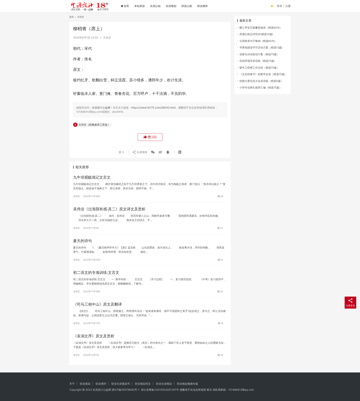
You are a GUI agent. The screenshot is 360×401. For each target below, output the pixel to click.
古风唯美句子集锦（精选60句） (258, 40)
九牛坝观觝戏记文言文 (92, 177)
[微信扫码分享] (152, 152)
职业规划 (85, 383)
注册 (288, 6)
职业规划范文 (143, 383)
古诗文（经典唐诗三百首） (94, 124)
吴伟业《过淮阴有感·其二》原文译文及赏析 (109, 209)
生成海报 (141, 152)
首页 (126, 6)
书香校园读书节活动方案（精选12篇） (261, 47)
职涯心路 (187, 6)
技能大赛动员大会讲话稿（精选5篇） (261, 80)
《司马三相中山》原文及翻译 (97, 304)
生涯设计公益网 (101, 107)
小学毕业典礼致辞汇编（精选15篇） (260, 87)
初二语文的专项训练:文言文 (96, 272)
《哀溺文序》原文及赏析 (93, 336)
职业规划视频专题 (187, 383)
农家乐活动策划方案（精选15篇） (259, 54)
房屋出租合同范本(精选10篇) (256, 34)
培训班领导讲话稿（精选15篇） (258, 60)
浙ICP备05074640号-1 (126, 389)
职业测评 (202, 6)
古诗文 (107, 37)
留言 (209, 389)
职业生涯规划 (164, 383)
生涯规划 (171, 6)
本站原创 (139, 6)
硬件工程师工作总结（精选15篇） (259, 67)
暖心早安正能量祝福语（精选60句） (260, 27)
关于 (72, 383)
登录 (279, 6)
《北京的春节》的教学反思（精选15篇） (263, 74)
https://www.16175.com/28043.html (153, 107)
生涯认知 (155, 6)
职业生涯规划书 (120, 383)
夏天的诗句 (82, 241)
